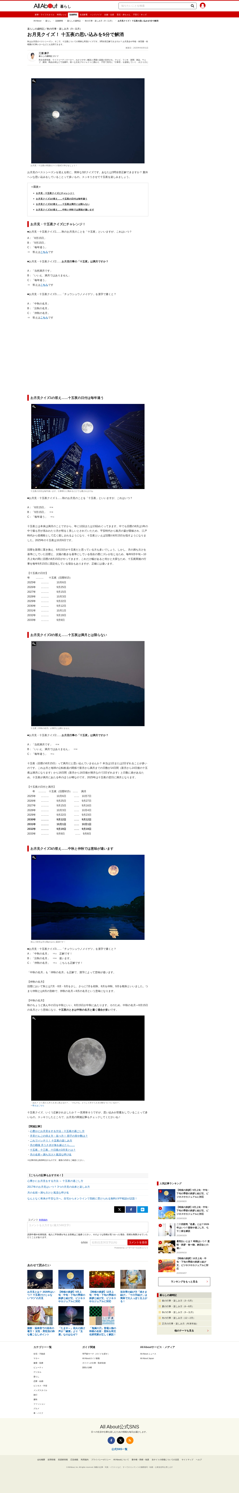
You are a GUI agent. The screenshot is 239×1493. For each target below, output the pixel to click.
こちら (44, 252)
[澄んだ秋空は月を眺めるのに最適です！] (88, 897)
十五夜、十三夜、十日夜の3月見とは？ (53, 1149)
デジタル (37, 1372)
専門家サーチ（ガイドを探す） (96, 1354)
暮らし (65, 6)
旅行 (35, 1395)
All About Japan (147, 1358)
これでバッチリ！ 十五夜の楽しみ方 (51, 1140)
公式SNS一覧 (119, 1449)
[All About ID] (203, 6)
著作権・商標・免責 (140, 1459)
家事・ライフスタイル (44, 15)
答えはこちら (38, 1105)
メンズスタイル (40, 1390)
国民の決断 (87, 1367)
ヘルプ (199, 1459)
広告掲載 (74, 1459)
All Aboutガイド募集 (91, 1358)
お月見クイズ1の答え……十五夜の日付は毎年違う (61, 198)
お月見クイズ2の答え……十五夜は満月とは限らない (63, 204)
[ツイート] (119, 1209)
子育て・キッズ (140, 15)
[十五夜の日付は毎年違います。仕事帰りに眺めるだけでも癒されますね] (88, 446)
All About (37, 21)
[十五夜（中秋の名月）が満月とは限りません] (88, 683)
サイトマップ (187, 1459)
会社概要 (41, 1459)
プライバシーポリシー (101, 1459)
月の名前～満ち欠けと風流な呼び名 (51, 1154)
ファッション (39, 1404)
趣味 (35, 1399)
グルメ (36, 1408)
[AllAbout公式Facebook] (111, 1440)
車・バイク (38, 1413)
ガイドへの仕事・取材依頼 (94, 1363)
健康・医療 (38, 1363)
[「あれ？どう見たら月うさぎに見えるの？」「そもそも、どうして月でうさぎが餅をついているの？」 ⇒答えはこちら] (88, 1058)
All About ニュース (148, 1354)
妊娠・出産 (109, 15)
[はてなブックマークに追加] (142, 1209)
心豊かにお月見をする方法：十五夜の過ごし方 (57, 1131)
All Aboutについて (121, 1459)
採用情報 (51, 1459)
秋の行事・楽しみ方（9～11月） (99, 21)
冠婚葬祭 (73, 15)
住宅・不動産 (39, 1354)
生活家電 (83, 15)
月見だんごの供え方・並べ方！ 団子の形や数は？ (59, 1135)
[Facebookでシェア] (131, 1209)
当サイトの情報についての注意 (165, 1459)
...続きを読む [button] (142, 62)
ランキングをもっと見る (184, 1281)
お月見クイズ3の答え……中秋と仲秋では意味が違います (65, 209)
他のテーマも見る (184, 1330)
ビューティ (38, 1367)
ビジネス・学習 (40, 1386)
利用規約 (85, 1459)
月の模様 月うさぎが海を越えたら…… (52, 1145)
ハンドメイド (96, 15)
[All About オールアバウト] (45, 6)
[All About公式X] (120, 1440)
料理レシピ (62, 15)
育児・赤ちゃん (123, 15)
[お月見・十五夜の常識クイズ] (88, 120)
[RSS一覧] (129, 1440)
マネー (36, 1358)
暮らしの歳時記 (74, 21)
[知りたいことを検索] (192, 6)
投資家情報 (63, 1459)
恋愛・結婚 (38, 1381)
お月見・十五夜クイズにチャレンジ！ (55, 193)
